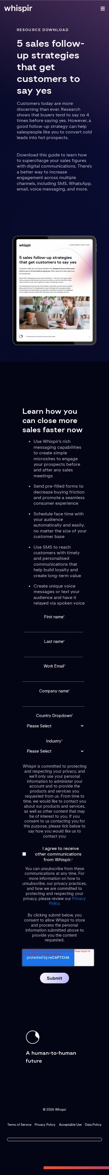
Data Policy (93, 1125)
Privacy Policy (45, 1125)
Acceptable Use (70, 1125)
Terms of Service (19, 1125)
